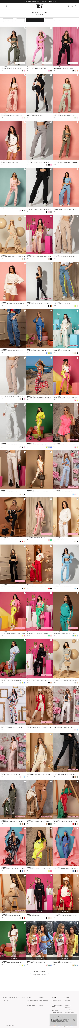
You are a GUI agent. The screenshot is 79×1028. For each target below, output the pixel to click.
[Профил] (72, 6)
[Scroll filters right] (54, 20)
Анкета (41, 1005)
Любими (41, 1003)
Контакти (29, 1003)
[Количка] (75, 6)
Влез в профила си (44, 1000)
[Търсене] (6, 6)
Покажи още (39, 971)
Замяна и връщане (56, 1003)
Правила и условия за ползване (57, 1006)
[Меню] (4, 6)
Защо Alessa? (68, 1005)
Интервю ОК (67, 1007)
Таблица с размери (31, 1005)
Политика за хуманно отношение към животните (57, 1014)
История (67, 1003)
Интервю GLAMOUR (69, 1012)
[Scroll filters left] (15, 20)
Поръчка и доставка (56, 1000)
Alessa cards (67, 1000)
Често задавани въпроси (32, 1000)
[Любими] (68, 6)
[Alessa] (39, 6)
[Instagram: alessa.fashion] (8, 1001)
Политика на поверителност (55, 1010)
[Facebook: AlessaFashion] (4, 1001)
